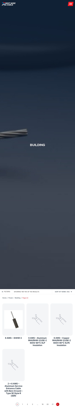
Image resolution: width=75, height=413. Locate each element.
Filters (7, 291)
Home (4, 298)
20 (47, 404)
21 (52, 404)
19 (42, 404)
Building (17, 298)
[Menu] (71, 4)
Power (11, 298)
